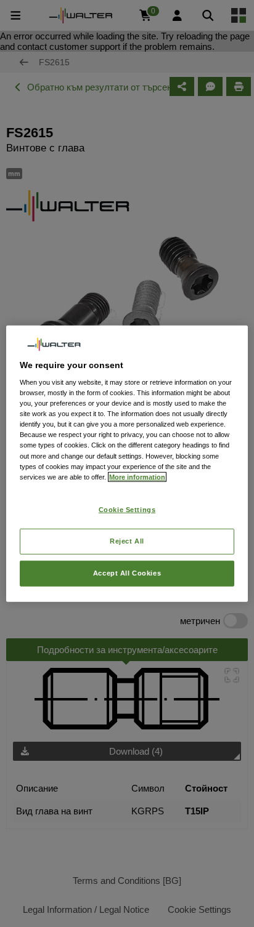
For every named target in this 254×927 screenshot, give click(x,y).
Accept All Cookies (127, 572)
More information (137, 476)
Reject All (127, 540)
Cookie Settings (127, 509)
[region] (126, 464)
